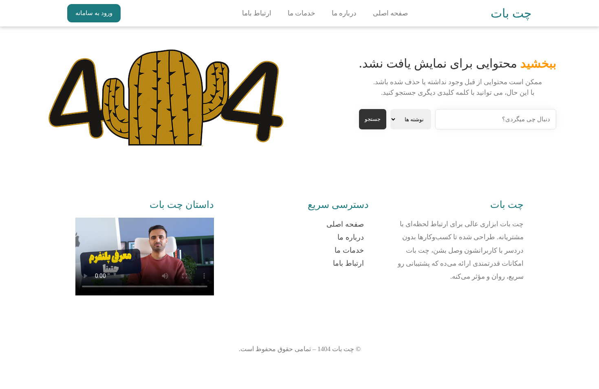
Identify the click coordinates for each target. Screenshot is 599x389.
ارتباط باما (256, 13)
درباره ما (344, 13)
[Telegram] (489, 301)
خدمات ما (301, 13)
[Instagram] (513, 301)
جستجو (373, 119)
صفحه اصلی (390, 13)
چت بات (511, 13)
